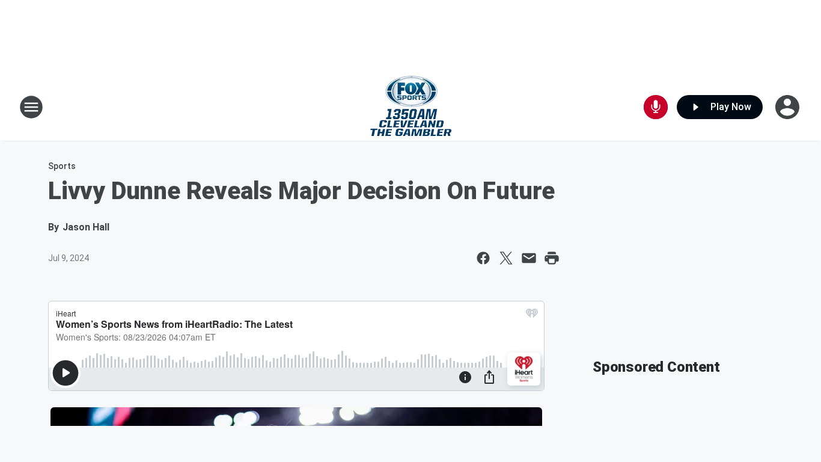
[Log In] (788, 107)
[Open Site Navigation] (31, 107)
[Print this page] (551, 258)
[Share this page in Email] (528, 258)
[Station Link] (410, 107)
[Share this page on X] (506, 258)
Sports (62, 166)
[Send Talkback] (656, 107)
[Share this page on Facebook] (483, 258)
